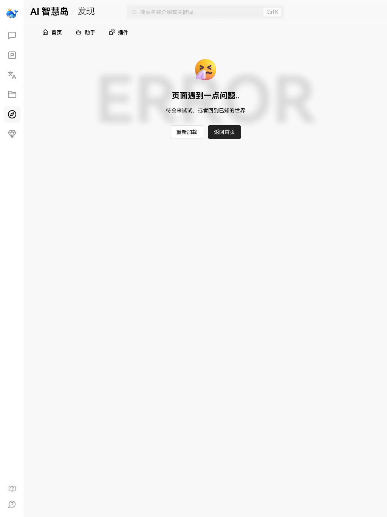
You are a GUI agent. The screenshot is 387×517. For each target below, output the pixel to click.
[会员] (12, 134)
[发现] (12, 114)
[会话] (12, 35)
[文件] (12, 94)
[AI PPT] (12, 55)
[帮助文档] (12, 489)
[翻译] (12, 75)
